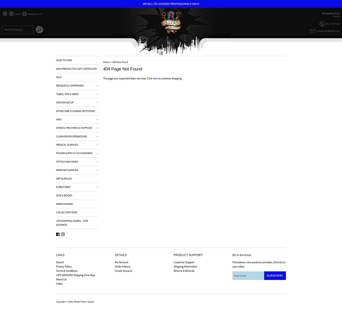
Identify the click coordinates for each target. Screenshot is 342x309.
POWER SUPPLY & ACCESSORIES (77, 153)
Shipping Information (185, 266)
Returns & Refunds (184, 270)
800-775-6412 (333, 24)
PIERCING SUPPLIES (77, 170)
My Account (121, 262)
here (155, 78)
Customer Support (184, 262)
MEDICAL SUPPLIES (77, 144)
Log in (17, 14)
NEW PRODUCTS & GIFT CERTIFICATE (76, 68)
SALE (59, 77)
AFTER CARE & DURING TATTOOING (75, 111)
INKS (77, 119)
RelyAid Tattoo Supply (84, 301)
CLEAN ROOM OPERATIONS (77, 136)
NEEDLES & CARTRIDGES (77, 85)
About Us (61, 279)
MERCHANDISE (64, 204)
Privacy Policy (64, 266)
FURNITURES (77, 187)
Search (60, 262)
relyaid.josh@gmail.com (328, 31)
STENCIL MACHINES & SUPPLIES (77, 127)
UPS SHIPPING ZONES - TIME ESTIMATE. (72, 222)
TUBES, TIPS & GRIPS (77, 94)
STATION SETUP (77, 102)
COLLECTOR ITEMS (66, 212)
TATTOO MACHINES (77, 161)
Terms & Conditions (66, 270)
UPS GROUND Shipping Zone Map (75, 275)
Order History (122, 266)
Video (59, 283)
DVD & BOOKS (64, 195)
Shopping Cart (34, 14)
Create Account (123, 270)
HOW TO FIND (64, 60)
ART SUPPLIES (64, 178)
